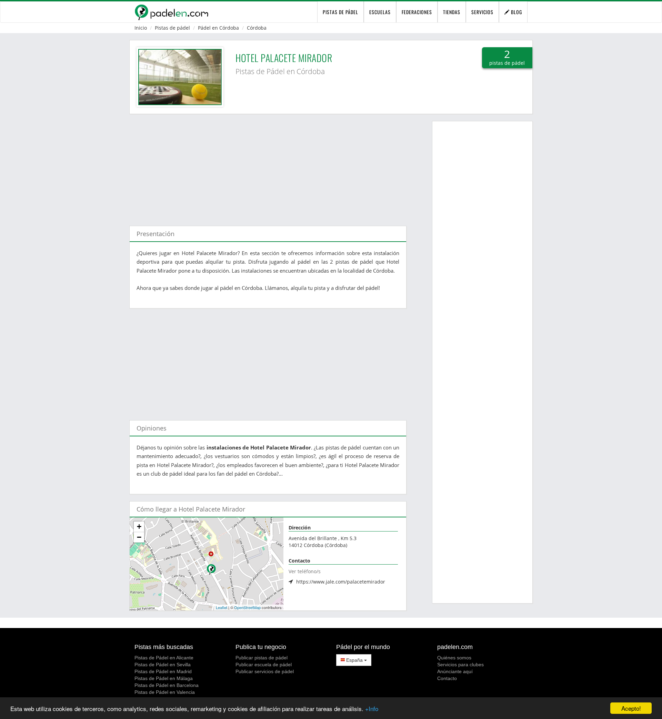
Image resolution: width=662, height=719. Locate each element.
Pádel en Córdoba (218, 27)
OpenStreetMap (247, 607)
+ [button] (139, 526)
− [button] (139, 537)
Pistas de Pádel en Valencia (164, 692)
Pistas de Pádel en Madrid (163, 671)
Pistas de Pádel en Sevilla (162, 664)
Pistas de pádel (172, 27)
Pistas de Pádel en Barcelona (166, 685)
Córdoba (257, 27)
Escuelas (380, 12)
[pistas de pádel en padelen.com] (171, 12)
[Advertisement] (267, 166)
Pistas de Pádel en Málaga (163, 678)
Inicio (140, 27)
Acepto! (631, 708)
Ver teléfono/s (305, 571)
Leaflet (221, 607)
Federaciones (417, 12)
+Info (371, 708)
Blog (516, 12)
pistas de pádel (340, 12)
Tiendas (451, 12)
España (354, 660)
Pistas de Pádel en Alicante (163, 657)
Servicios (482, 12)
